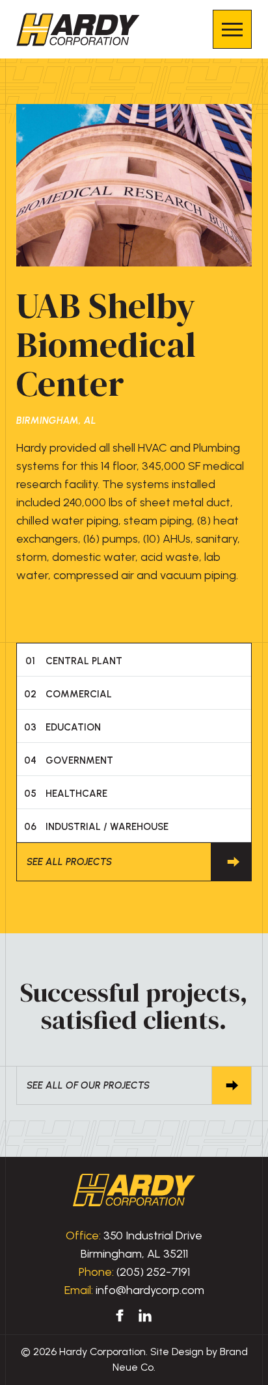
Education (62, 727)
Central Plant (74, 661)
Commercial (68, 694)
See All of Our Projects (88, 1085)
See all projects (69, 862)
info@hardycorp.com (150, 1290)
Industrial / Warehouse (96, 827)
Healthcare (66, 793)
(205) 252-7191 (153, 1272)
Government (69, 760)
